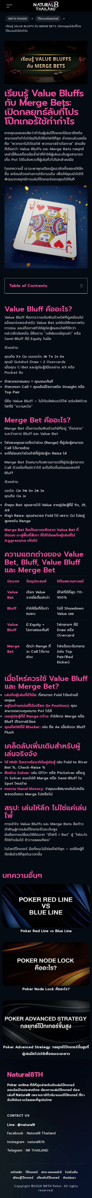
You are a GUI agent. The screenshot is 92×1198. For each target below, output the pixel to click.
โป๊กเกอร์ (32, 1172)
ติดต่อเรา (69, 1178)
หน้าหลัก (16, 1172)
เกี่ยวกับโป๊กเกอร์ (48, 1178)
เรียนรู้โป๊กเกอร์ (23, 1178)
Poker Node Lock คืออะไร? (46, 989)
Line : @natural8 (21, 1124)
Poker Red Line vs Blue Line (46, 931)
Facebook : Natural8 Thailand (31, 1133)
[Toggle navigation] (9, 5)
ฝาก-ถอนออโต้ (51, 1172)
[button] (81, 286)
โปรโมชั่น (71, 1172)
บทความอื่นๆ (22, 875)
